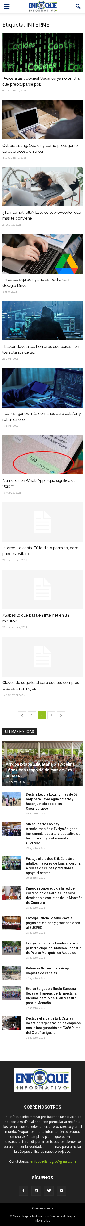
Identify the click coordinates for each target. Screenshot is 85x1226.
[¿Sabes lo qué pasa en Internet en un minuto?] (42, 589)
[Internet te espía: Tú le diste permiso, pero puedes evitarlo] (42, 522)
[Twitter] (49, 1191)
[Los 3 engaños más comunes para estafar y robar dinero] (42, 387)
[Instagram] (36, 1191)
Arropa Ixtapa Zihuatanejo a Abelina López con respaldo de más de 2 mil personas (40, 770)
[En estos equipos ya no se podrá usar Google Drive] (42, 253)
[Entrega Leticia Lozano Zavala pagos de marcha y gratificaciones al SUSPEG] (11, 923)
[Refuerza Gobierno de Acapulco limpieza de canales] (11, 973)
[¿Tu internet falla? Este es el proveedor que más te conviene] (42, 186)
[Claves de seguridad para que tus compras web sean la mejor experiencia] (42, 657)
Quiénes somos (42, 1208)
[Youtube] (61, 1191)
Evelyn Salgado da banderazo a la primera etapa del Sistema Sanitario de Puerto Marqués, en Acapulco (54, 948)
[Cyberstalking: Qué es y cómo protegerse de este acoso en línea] (42, 119)
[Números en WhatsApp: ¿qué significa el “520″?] (42, 454)
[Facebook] (23, 1191)
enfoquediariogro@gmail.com (53, 1161)
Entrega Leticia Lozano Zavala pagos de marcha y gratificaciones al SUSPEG (53, 923)
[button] (78, 6)
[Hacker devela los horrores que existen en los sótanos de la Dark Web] (42, 320)
